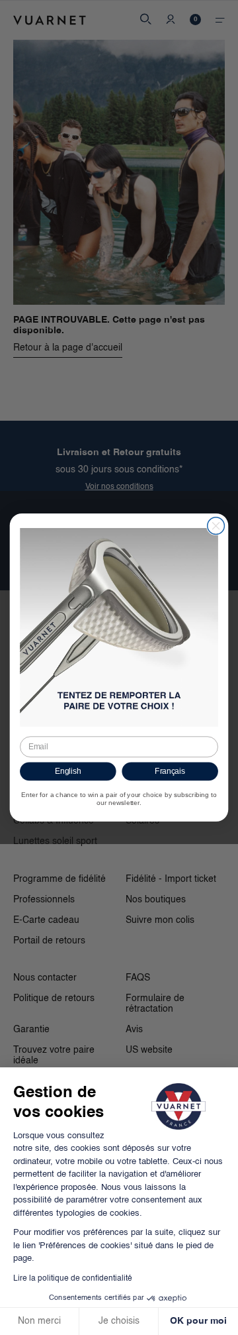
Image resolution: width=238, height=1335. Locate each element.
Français (170, 771)
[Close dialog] (216, 526)
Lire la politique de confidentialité (72, 1279)
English (68, 771)
